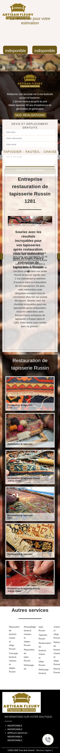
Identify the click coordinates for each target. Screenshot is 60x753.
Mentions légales (43, 750)
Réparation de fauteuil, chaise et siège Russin (11, 638)
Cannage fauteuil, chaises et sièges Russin (11, 662)
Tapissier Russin (41, 637)
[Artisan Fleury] (30, 79)
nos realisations (30, 115)
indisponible (15, 50)
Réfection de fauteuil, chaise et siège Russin (56, 653)
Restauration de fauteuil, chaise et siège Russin (41, 654)
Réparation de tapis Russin (26, 655)
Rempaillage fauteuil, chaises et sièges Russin (26, 636)
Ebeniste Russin (56, 670)
